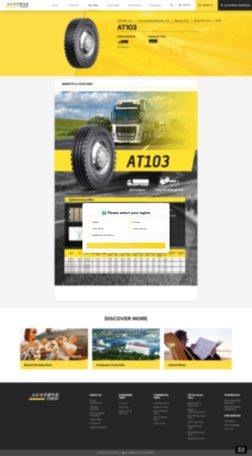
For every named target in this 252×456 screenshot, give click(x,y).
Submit (126, 245)
